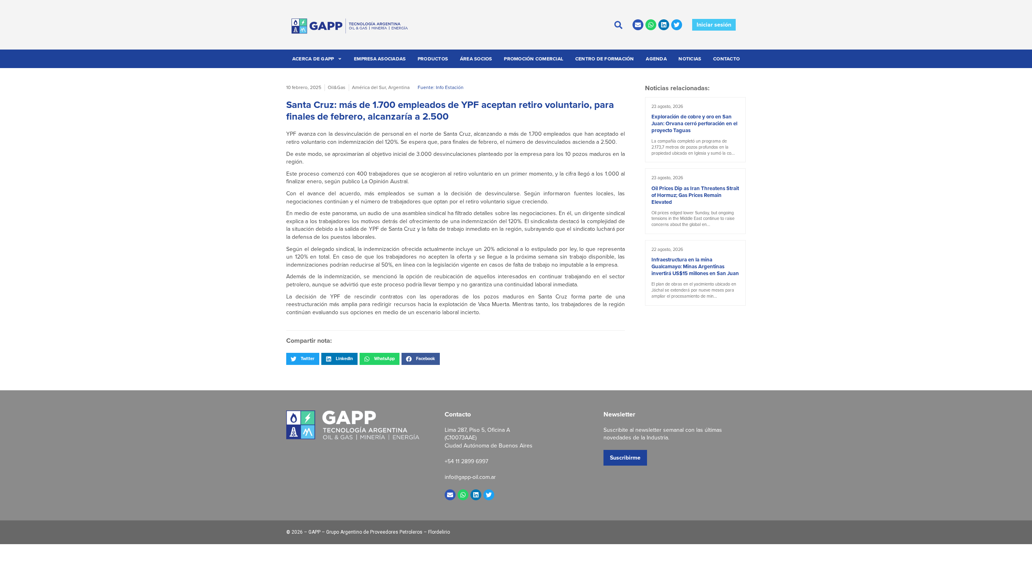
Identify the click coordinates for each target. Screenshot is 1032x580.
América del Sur (369, 87)
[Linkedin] (663, 24)
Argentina (399, 87)
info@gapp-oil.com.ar (470, 477)
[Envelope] (638, 24)
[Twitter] (676, 24)
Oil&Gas (336, 87)
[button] (302, 359)
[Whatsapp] (650, 24)
